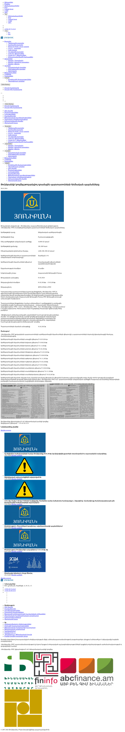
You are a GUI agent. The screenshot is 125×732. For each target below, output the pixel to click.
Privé (9, 17)
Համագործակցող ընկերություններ (17, 624)
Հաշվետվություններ (12, 610)
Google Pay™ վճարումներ (17, 55)
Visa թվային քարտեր (16, 52)
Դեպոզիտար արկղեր (16, 81)
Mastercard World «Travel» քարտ (18, 46)
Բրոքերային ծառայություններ (19, 79)
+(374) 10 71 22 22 (10, 589)
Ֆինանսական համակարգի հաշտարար (20, 627)
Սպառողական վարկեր (17, 67)
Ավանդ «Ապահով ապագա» (18, 62)
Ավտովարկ (12, 71)
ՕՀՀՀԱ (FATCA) (10, 633)
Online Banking (5, 84)
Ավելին (7, 163)
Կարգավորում (10, 631)
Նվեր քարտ (12, 50)
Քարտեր (7, 41)
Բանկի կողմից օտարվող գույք (16, 636)
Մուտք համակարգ (11, 88)
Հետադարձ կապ (11, 619)
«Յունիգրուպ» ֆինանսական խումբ (18, 634)
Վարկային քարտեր (15, 45)
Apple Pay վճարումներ (16, 53)
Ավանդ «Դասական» (16, 60)
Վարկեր (7, 66)
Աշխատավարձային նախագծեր (20, 57)
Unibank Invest (12, 19)
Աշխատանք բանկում (12, 617)
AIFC (9, 22)
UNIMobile (7, 74)
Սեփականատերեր (15, 16)
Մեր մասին (8, 607)
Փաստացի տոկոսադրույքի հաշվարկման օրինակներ (24, 614)
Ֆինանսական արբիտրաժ (14, 629)
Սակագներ (8, 76)
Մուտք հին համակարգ (13, 89)
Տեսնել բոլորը (6, 430)
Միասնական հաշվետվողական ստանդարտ (21, 616)
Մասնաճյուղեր (10, 609)
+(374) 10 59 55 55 (10, 590)
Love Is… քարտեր (14, 48)
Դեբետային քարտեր (16, 43)
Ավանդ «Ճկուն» (14, 64)
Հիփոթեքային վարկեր (16, 69)
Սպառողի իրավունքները (14, 612)
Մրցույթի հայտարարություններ (16, 626)
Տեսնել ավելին (16, 455)
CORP (10, 21)
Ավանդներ (8, 59)
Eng (9, 34)
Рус (9, 32)
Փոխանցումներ (10, 72)
